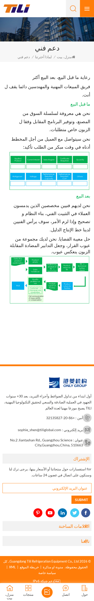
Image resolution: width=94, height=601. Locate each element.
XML (12, 567)
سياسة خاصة (47, 573)
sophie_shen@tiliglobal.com (39, 430)
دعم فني (24, 57)
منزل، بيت (64, 57)
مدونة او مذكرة (53, 567)
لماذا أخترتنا (43, 57)
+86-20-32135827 (60, 418)
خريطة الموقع (29, 567)
